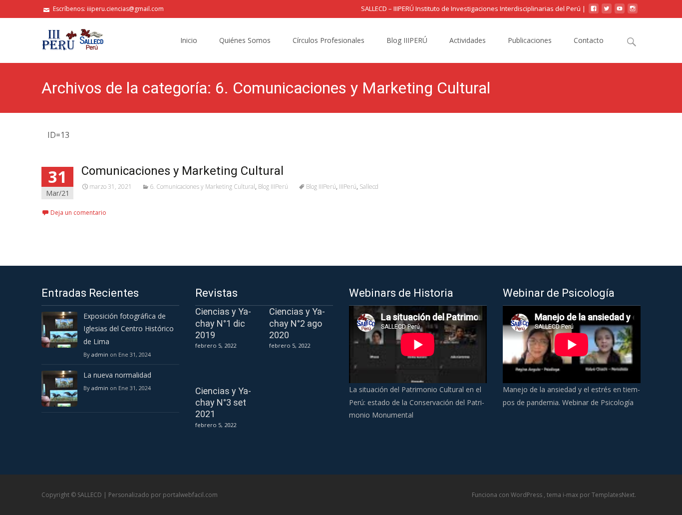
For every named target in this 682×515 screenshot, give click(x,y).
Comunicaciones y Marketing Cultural (182, 171)
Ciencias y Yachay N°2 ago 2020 (297, 323)
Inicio (188, 40)
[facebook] (594, 12)
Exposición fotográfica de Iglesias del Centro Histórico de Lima (128, 328)
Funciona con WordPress (508, 495)
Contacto (589, 40)
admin (99, 354)
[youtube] (620, 12)
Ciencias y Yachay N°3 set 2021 (223, 403)
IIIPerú (347, 186)
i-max (571, 495)
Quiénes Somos (245, 40)
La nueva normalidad (117, 375)
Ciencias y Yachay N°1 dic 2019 (223, 323)
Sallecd (368, 186)
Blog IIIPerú (273, 186)
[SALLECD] (65, 38)
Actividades (467, 40)
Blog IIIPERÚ (406, 40)
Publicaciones (530, 40)
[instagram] (633, 12)
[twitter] (607, 12)
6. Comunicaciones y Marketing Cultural (202, 186)
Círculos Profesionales (328, 40)
